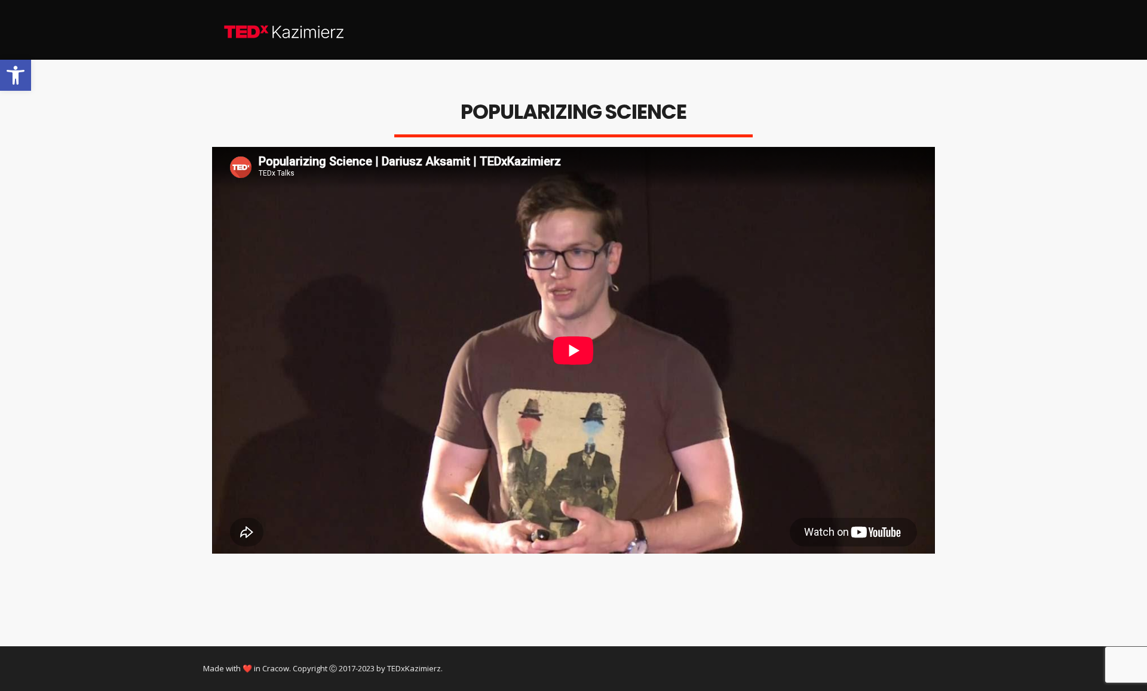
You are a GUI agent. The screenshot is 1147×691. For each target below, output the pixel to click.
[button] (15, 75)
